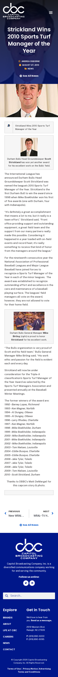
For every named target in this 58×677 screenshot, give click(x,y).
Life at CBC (10, 630)
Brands (7, 617)
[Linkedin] (32, 583)
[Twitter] (26, 583)
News (31, 69)
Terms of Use (14, 669)
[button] (51, 12)
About (7, 624)
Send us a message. (41, 620)
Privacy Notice (30, 669)
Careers (8, 636)
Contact (9, 649)
